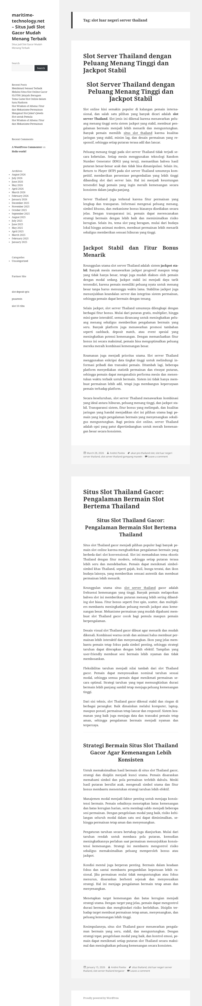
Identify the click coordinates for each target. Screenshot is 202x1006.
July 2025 (17, 220)
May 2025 (17, 227)
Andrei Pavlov (117, 453)
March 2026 (18, 192)
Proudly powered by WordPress (101, 998)
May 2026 (17, 185)
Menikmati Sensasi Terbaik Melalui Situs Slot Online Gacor (29, 90)
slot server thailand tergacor (108, 970)
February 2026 (20, 196)
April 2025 (18, 231)
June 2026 (17, 181)
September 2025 (21, 213)
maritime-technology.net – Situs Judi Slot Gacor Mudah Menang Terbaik (29, 26)
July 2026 (17, 178)
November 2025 (21, 206)
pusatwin (17, 299)
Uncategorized (20, 261)
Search (16, 63)
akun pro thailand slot (142, 453)
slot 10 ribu (18, 306)
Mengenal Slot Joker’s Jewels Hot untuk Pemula (27, 114)
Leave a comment (158, 456)
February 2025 (20, 238)
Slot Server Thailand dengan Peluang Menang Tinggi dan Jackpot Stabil (127, 63)
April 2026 (18, 188)
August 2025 (19, 217)
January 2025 (19, 242)
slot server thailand (140, 588)
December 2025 (20, 203)
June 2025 (17, 224)
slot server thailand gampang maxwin (121, 456)
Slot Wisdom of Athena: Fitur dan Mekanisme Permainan (28, 107)
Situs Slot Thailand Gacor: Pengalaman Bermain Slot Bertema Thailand (123, 499)
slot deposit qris (20, 291)
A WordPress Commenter (27, 147)
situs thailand (139, 967)
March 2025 (18, 235)
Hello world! (19, 151)
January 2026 (19, 199)
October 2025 (19, 210)
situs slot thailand (138, 133)
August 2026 (19, 174)
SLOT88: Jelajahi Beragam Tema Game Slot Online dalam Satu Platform (29, 99)
